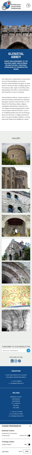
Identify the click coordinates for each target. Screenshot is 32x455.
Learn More (5, 451)
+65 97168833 (17, 381)
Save (26, 451)
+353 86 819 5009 (17, 414)
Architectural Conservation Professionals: (14, 434)
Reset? (20, 451)
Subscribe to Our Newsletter (16, 346)
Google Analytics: (14, 444)
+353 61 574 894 (17, 412)
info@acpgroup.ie (17, 383)
